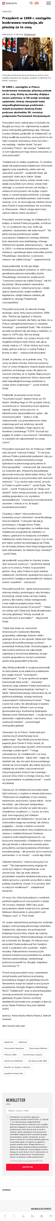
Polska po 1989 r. (11, 1055)
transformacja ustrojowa (32, 1055)
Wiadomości (30, 34)
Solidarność (22, 1042)
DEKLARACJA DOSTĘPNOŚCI (41, 1208)
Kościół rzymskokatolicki (13, 1061)
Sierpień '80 (8, 1042)
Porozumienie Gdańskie (38, 1048)
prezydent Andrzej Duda (13, 1073)
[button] (52, 1190)
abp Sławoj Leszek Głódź (37, 1061)
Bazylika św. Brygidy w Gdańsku (17, 1067)
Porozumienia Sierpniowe (14, 1048)
